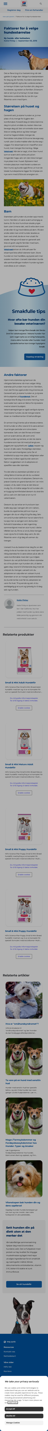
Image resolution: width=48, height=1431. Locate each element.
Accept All (10, 1409)
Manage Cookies (13, 1423)
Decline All (10, 1416)
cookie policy (13, 1403)
